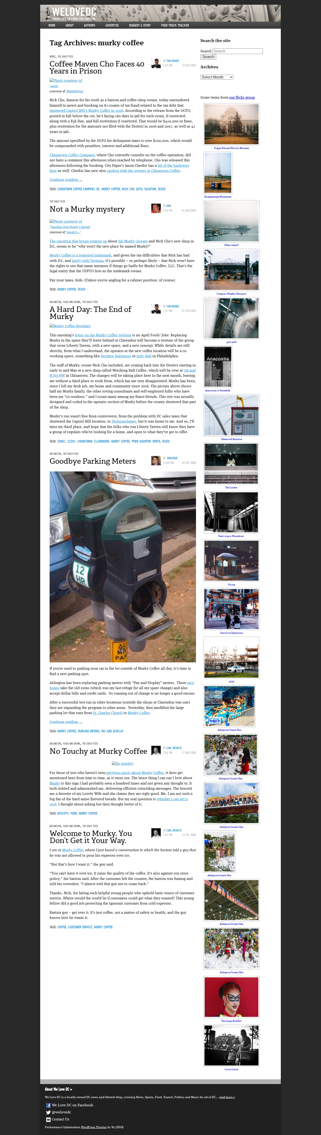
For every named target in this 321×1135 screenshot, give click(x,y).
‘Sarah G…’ (73, 232)
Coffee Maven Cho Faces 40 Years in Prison (97, 67)
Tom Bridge (172, 61)
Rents (156, 441)
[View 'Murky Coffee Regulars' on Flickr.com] (70, 326)
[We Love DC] (163, 14)
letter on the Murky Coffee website (103, 335)
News (52, 56)
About (70, 25)
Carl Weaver (173, 748)
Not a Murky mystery (87, 209)
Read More (226, 1097)
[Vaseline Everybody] (66, 222)
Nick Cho (128, 189)
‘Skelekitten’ (74, 91)
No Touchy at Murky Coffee (98, 751)
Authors (89, 25)
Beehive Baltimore (116, 356)
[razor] (66, 81)
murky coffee (111, 189)
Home (51, 25)
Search (205, 51)
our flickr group (242, 98)
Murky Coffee (139, 713)
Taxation (150, 189)
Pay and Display (112, 731)
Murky (55, 783)
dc (98, 189)
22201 (71, 441)
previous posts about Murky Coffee (135, 773)
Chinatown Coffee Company (72, 155)
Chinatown (85, 441)
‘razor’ (54, 86)
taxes (161, 189)
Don (168, 206)
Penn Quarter (141, 441)
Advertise (112, 25)
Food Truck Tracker (175, 25)
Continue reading (66, 180)
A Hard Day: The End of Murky (90, 312)
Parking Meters (88, 731)
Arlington (55, 302)
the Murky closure (133, 241)
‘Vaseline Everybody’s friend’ (70, 227)
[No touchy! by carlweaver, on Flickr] (122, 764)
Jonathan (171, 458)
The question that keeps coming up (78, 241)
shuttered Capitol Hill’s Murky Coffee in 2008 (86, 111)
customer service (80, 927)
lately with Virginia (87, 261)
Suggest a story (140, 25)
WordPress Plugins (94, 1127)
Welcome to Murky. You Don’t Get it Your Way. (91, 836)
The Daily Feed (65, 56)
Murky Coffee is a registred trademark (80, 255)
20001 (61, 441)
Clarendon (101, 441)
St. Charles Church (108, 713)
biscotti (63, 813)
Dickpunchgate (124, 422)
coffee (61, 927)
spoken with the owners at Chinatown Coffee (143, 171)
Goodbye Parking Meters (93, 461)
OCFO (139, 189)
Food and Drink (71, 302)
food (73, 813)
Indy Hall (144, 356)
